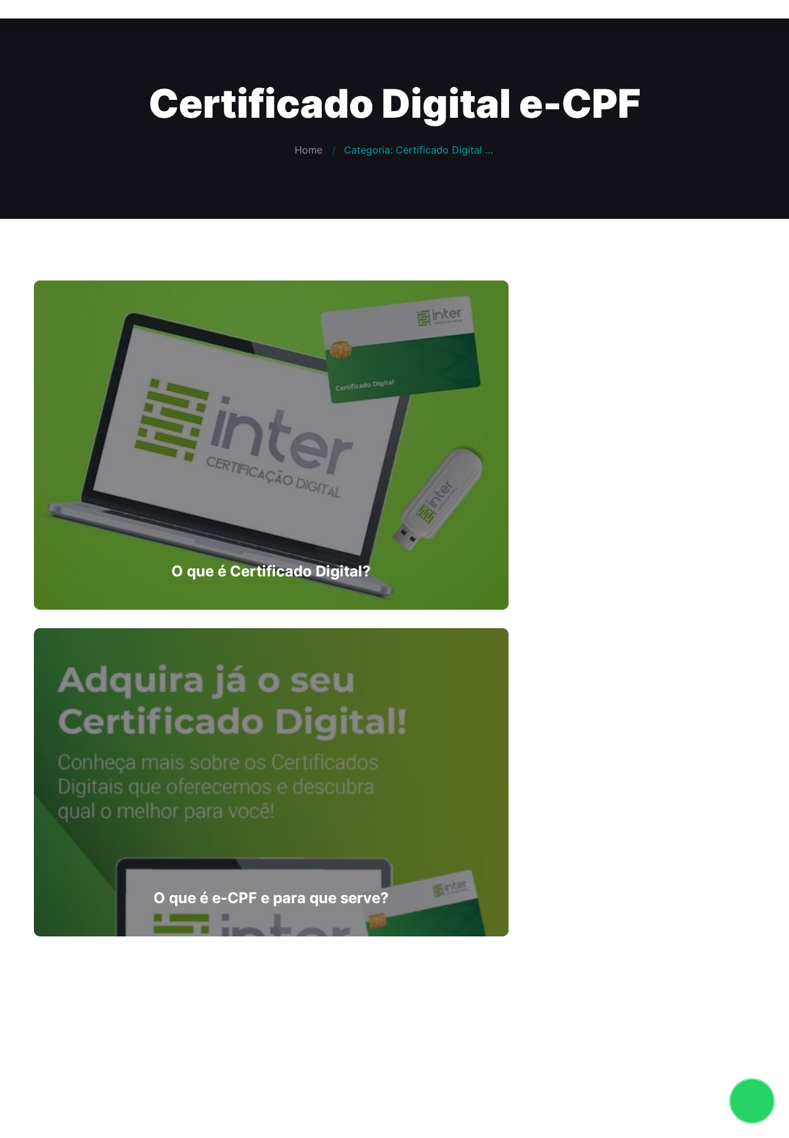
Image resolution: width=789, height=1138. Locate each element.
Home (308, 150)
